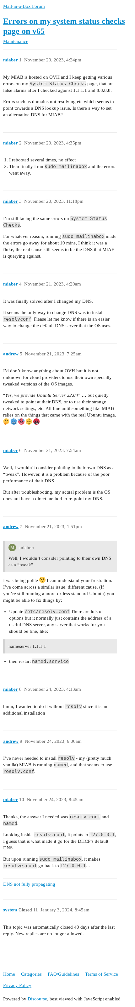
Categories (31, 974)
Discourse (37, 998)
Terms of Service (101, 974)
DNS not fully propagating (29, 884)
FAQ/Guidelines (63, 974)
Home (9, 974)
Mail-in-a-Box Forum (24, 6)
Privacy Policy (17, 985)
